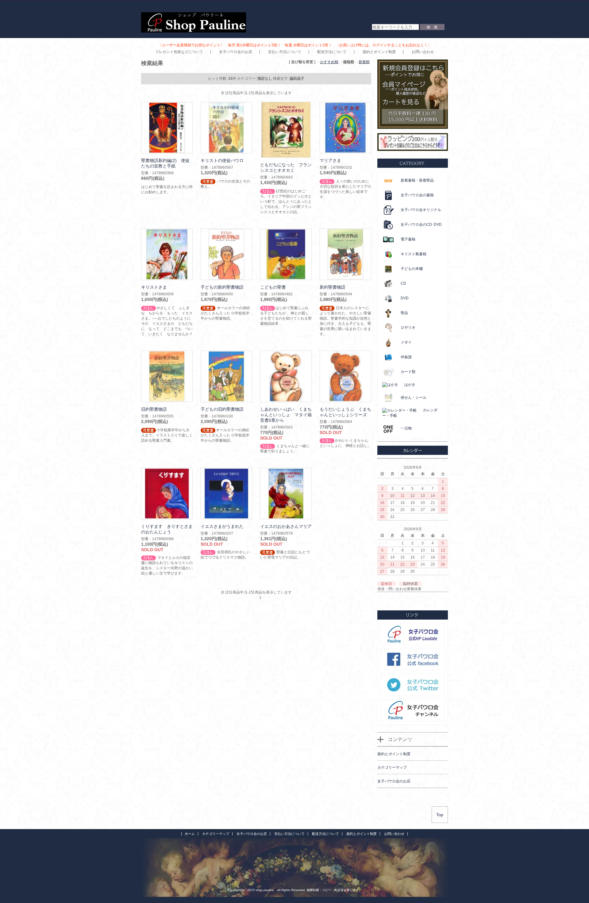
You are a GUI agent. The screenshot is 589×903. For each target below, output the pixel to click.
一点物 (406, 428)
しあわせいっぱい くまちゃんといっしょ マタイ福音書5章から (286, 415)
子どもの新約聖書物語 (222, 287)
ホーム (190, 834)
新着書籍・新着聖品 (417, 180)
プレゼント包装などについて (179, 52)
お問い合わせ (423, 52)
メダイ (406, 342)
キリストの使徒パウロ (222, 160)
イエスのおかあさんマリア (286, 526)
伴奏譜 (406, 357)
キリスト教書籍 (413, 254)
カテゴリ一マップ (215, 834)
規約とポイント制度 (379, 52)
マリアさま (330, 160)
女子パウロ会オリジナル (421, 210)
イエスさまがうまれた (222, 526)
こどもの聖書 (273, 287)
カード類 (408, 372)
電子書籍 (408, 239)
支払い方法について (284, 52)
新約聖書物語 (332, 287)
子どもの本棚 (412, 269)
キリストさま (154, 287)
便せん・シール (413, 397)
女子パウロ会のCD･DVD (421, 224)
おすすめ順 (329, 62)
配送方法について (332, 52)
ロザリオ (408, 327)
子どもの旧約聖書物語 (222, 409)
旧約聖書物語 (154, 409)
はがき (409, 384)
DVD (405, 298)
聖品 (404, 313)
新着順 (364, 62)
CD (403, 283)
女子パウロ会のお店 (235, 52)
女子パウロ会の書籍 (417, 195)
